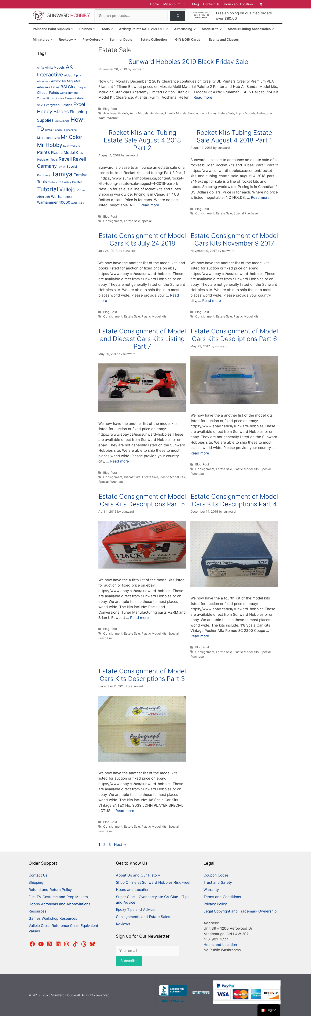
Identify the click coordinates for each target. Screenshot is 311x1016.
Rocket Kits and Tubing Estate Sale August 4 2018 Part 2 (142, 140)
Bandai (193, 113)
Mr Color (71, 137)
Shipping (36, 882)
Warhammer (62, 196)
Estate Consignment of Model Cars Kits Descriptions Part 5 (142, 500)
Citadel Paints (48, 93)
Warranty (211, 890)
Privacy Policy (215, 904)
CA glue (82, 87)
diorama (59, 98)
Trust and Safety (218, 882)
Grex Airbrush (62, 121)
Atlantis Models (176, 113)
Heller (261, 113)
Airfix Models (139, 113)
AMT (77, 81)
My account (171, 4)
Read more (203, 97)
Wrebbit (112, 118)
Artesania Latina (48, 87)
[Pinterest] (49, 944)
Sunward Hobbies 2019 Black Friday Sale (188, 61)
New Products (71, 146)
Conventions (45, 98)
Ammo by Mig (62, 81)
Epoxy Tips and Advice (135, 909)
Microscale (45, 138)
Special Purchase (246, 213)
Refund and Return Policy (50, 890)
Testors (52, 182)
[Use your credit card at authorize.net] (201, 993)
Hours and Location (238, 4)
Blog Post (110, 108)
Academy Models (115, 113)
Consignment (112, 221)
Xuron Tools (77, 203)
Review (62, 167)
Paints (43, 152)
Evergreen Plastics (58, 105)
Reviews (123, 924)
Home (154, 4)
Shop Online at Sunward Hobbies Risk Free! (153, 882)
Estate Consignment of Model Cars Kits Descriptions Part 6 (234, 334)
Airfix (40, 67)
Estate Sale (226, 113)
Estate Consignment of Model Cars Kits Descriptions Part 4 (234, 500)
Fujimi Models (245, 113)
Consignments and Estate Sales (143, 917)
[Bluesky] (92, 944)
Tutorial (47, 189)
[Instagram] (66, 944)
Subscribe (129, 961)
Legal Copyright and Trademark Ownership (240, 911)
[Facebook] (32, 944)
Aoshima (156, 113)
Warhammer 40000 (53, 202)
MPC (57, 138)
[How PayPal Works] (247, 1003)
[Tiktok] (75, 944)
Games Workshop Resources (53, 918)
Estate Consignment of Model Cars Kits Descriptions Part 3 (142, 674)
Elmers (69, 98)
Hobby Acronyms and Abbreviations (59, 904)
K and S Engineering (65, 129)
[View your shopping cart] (268, 4)
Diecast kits (132, 477)
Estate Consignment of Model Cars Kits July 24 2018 (142, 239)
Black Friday (208, 113)
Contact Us (211, 4)
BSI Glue (69, 86)
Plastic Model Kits (154, 316)
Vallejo (67, 189)
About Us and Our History (138, 875)
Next (120, 844)
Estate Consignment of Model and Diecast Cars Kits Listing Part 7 (142, 338)
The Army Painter (70, 182)
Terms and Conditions (222, 897)
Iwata (48, 129)
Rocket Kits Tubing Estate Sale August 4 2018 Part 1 (234, 136)
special (146, 221)
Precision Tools (47, 159)
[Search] (177, 16)
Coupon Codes (216, 875)
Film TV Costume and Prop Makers (58, 897)
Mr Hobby (49, 145)
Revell (65, 159)
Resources (37, 911)
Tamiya (62, 174)
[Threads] (84, 944)
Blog (195, 4)
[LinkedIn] (58, 944)
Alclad (68, 75)
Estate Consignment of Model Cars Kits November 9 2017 (234, 239)
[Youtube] (41, 944)
